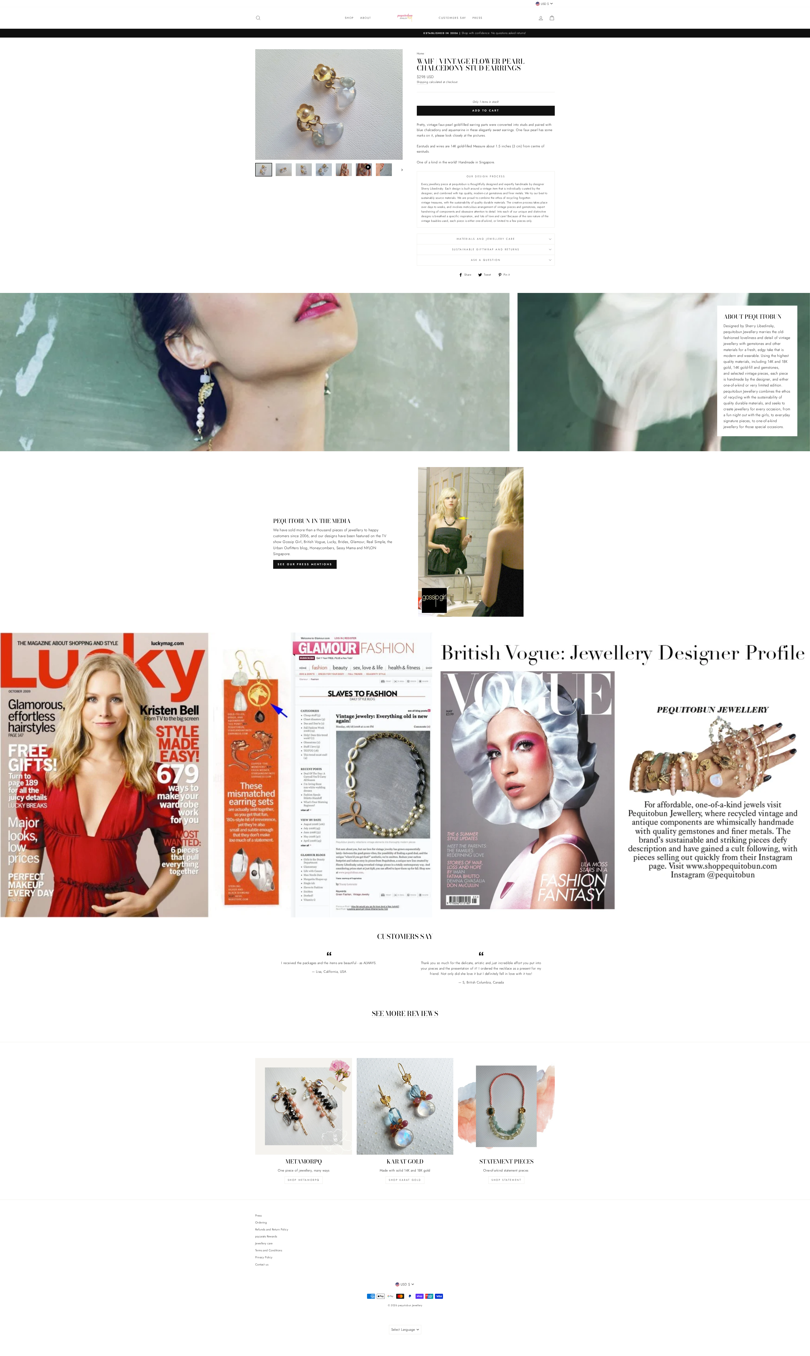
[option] (405, 33)
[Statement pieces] (506, 1106)
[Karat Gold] (405, 1106)
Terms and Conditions (268, 1250)
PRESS (477, 18)
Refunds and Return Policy (271, 1229)
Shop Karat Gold (405, 1180)
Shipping (422, 82)
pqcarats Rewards (266, 1236)
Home (420, 53)
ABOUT (365, 18)
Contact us (261, 1264)
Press (258, 1215)
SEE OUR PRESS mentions (305, 564)
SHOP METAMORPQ (304, 1180)
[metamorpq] (303, 1106)
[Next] (400, 169)
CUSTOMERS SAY (452, 18)
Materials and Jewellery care (486, 239)
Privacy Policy (264, 1257)
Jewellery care (264, 1243)
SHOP (349, 18)
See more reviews (405, 1013)
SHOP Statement (506, 1180)
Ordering (261, 1222)
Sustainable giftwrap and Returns (486, 249)
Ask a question (486, 260)
